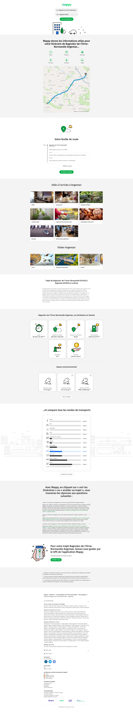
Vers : (62, 14)
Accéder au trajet (66, 172)
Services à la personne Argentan (80, 639)
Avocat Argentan (52, 633)
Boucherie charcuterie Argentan (60, 640)
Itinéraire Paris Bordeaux (49, 613)
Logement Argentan (49, 642)
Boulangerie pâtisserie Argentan (55, 634)
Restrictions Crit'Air (61, 646)
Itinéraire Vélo (60, 606)
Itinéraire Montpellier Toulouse (73, 616)
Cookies (61, 692)
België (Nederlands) (50, 676)
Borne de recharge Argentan (55, 631)
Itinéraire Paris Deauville (79, 611)
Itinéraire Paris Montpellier (59, 616)
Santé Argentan (52, 628)
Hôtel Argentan (47, 623)
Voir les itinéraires (66, 19)
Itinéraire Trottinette (84, 607)
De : (67, 10)
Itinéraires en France (59, 611)
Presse (45, 687)
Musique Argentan (58, 639)
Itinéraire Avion (76, 607)
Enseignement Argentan (79, 636)
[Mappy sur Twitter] (50, 661)
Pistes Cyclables (52, 646)
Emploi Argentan (74, 634)
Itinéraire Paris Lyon (69, 611)
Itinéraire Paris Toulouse (49, 614)
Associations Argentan (61, 628)
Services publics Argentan (69, 629)
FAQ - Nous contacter (48, 694)
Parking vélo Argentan (61, 636)
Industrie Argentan (66, 631)
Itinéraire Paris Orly (81, 613)
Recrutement (46, 684)
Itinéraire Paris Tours (48, 616)
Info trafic (46, 646)
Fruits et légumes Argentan (83, 640)
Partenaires (50, 687)
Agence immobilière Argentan (55, 625)
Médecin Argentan (59, 629)
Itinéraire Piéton (52, 606)
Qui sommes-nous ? (48, 683)
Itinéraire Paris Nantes (69, 614)
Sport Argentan (70, 628)
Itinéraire (46, 606)
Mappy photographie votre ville (50, 696)
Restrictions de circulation (71, 646)
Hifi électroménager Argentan (59, 637)
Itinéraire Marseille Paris (61, 613)
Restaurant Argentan (55, 623)
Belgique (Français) (50, 675)
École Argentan (67, 634)
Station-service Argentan (72, 637)
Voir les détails (66, 397)
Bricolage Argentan (72, 640)
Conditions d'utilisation (49, 692)
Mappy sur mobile (47, 668)
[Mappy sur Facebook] (45, 661)
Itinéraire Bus (69, 607)
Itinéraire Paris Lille (71, 613)
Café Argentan (70, 636)
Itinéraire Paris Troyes (63, 619)
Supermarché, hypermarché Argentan (65, 633)
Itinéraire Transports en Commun (71, 606)
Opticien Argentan (83, 634)
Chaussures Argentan (48, 639)
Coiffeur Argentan (75, 625)
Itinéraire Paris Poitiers (77, 618)
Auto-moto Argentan (66, 625)
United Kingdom (49, 678)
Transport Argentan (62, 626)
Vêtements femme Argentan (50, 636)
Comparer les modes (66, 474)
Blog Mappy (46, 686)
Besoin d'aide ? (49, 653)
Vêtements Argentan (48, 640)
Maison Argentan (73, 623)
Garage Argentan (64, 623)
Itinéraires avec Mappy (49, 611)
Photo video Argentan (67, 639)
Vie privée (56, 692)
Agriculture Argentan (83, 637)
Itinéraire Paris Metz (53, 619)
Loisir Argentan (79, 629)
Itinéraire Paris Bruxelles (54, 618)
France (47, 674)
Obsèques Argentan (53, 626)
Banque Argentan (77, 633)
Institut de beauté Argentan (77, 631)
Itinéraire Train (82, 606)
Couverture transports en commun (51, 695)
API (44, 667)
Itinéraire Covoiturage (48, 607)
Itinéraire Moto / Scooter (59, 607)
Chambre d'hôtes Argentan (73, 626)
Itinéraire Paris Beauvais (65, 618)
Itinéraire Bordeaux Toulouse (81, 614)
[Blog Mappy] (54, 661)
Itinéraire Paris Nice (59, 614)
